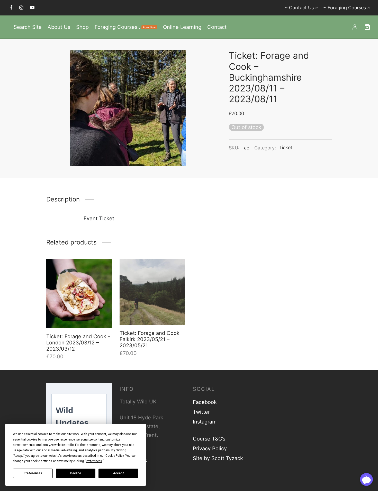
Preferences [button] (94, 461)
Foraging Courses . (125, 27)
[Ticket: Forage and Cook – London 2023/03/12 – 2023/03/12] (79, 293)
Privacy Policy (210, 448)
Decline (75, 473)
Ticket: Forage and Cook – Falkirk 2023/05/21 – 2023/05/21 (152, 339)
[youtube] (32, 7)
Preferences (32, 473)
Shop (82, 27)
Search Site (28, 27)
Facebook (205, 402)
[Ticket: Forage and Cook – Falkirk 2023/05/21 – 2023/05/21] (152, 292)
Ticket (285, 147)
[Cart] (367, 27)
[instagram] (21, 7)
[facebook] (11, 7)
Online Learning (182, 27)
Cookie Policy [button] (114, 456)
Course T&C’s (209, 439)
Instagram (205, 422)
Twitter (201, 412)
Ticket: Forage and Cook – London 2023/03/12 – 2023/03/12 (78, 342)
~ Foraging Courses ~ (346, 7)
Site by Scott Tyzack (218, 458)
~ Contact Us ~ (301, 7)
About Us (59, 27)
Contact (217, 27)
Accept (118, 473)
